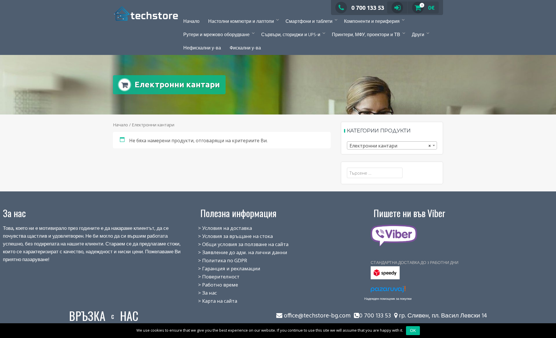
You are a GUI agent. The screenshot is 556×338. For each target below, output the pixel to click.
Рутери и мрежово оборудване (216, 35)
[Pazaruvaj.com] (388, 290)
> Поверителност (212, 276)
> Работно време (211, 284)
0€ (427, 7)
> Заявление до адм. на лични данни (236, 252)
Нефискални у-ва (202, 48)
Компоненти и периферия (372, 21)
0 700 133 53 (367, 7)
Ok (413, 330)
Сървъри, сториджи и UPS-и (290, 35)
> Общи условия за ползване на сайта (236, 244)
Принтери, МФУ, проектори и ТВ (366, 35)
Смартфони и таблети (309, 21)
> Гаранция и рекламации (222, 268)
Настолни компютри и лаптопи (241, 21)
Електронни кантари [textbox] (390, 146)
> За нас (201, 292)
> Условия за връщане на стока (229, 236)
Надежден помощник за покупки (387, 298)
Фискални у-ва (245, 48)
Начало (191, 21)
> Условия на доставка (218, 228)
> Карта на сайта (211, 301)
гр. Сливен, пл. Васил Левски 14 (442, 316)
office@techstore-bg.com (317, 316)
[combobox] (392, 145)
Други (418, 35)
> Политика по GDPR (216, 260)
